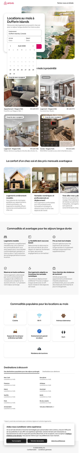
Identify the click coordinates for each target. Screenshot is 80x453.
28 (29, 70)
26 (22, 70)
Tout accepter (16, 441)
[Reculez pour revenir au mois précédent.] (10, 46)
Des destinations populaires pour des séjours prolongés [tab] (21, 371)
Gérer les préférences (58, 441)
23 (10, 70)
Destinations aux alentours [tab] (51, 371)
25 (18, 70)
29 (33, 70)
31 (14, 74)
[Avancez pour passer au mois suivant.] (33, 46)
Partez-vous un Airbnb (65, 3)
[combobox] (24, 33)
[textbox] (16, 40)
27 (25, 70)
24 (14, 70)
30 (10, 74)
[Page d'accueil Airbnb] (9, 3)
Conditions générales (45, 450)
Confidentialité (31, 450)
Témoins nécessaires (37, 441)
